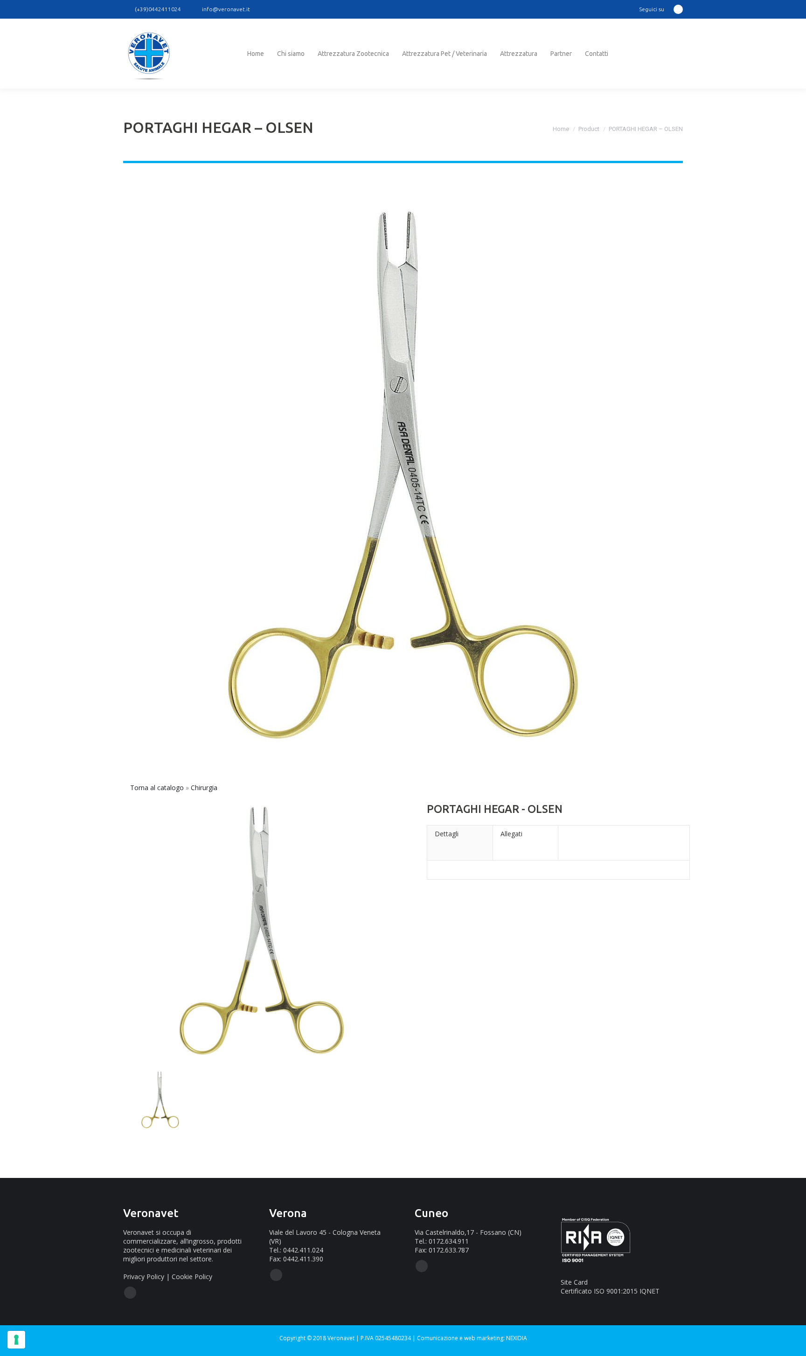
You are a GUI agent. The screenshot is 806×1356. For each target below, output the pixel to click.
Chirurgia (204, 787)
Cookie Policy (192, 1276)
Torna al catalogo (158, 787)
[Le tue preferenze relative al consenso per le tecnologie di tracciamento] (16, 1340)
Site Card (574, 1282)
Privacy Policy (143, 1276)
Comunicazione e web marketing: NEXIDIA (472, 1338)
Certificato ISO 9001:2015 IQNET (610, 1291)
